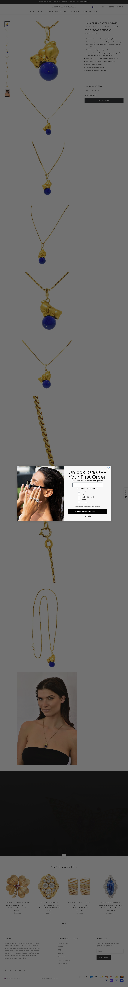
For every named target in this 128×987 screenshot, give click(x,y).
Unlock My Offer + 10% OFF (87, 512)
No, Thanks (87, 516)
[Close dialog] (108, 468)
